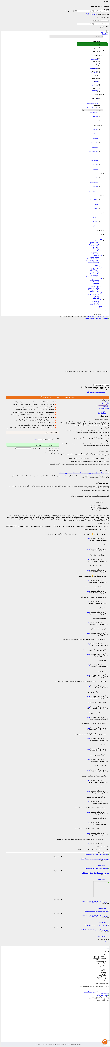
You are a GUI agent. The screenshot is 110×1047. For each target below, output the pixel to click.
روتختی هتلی (95, 76)
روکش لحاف (95, 116)
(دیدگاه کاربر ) (104, 390)
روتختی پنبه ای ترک (94, 68)
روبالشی (96, 120)
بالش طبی (96, 204)
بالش (101, 293)
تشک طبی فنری (94, 160)
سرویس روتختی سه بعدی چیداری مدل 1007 (95, 859)
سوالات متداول (101, 963)
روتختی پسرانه (95, 85)
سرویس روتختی (97, 240)
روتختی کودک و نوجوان (93, 151)
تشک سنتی (95, 169)
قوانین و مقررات (101, 961)
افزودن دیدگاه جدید (11, 526)
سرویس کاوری (98, 255)
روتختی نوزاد (95, 81)
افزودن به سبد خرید (53, 450)
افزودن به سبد (102, 865)
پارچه (100, 299)
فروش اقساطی (101, 977)
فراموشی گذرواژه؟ (91, 14)
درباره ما (103, 969)
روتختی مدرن (95, 129)
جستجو (85, 110)
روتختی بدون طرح (94, 63)
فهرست (104, 310)
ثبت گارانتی (99, 307)
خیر (88, 538)
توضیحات (103, 411)
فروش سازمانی (101, 978)
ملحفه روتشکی (95, 98)
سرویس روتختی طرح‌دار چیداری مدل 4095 (95, 873)
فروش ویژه (99, 306)
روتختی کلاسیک (94, 133)
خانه (101, 239)
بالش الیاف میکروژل (93, 199)
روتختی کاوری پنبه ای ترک (92, 103)
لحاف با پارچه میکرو (94, 190)
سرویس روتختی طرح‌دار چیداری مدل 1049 (95, 901)
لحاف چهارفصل (94, 177)
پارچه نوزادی (95, 221)
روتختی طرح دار (94, 72)
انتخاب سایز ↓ (55, 438)
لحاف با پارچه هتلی (94, 182)
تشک (101, 278)
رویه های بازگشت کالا (100, 958)
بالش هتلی (96, 208)
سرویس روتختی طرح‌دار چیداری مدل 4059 (95, 915)
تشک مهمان (95, 164)
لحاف (100, 285)
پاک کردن (35, 439)
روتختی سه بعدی (97, 266)
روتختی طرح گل (94, 142)
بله (89, 538)
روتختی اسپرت (95, 147)
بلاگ (104, 980)
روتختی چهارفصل (94, 59)
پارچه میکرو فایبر (94, 226)
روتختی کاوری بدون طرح (92, 107)
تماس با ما (103, 954)
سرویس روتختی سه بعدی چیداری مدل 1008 (95, 930)
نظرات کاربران (101, 413)
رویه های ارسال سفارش (99, 956)
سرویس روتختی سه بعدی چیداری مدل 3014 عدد (45, 448)
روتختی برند (95, 138)
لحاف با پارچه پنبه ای (93, 186)
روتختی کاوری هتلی (94, 112)
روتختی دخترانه (95, 90)
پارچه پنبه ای (95, 217)
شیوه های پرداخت (101, 959)
